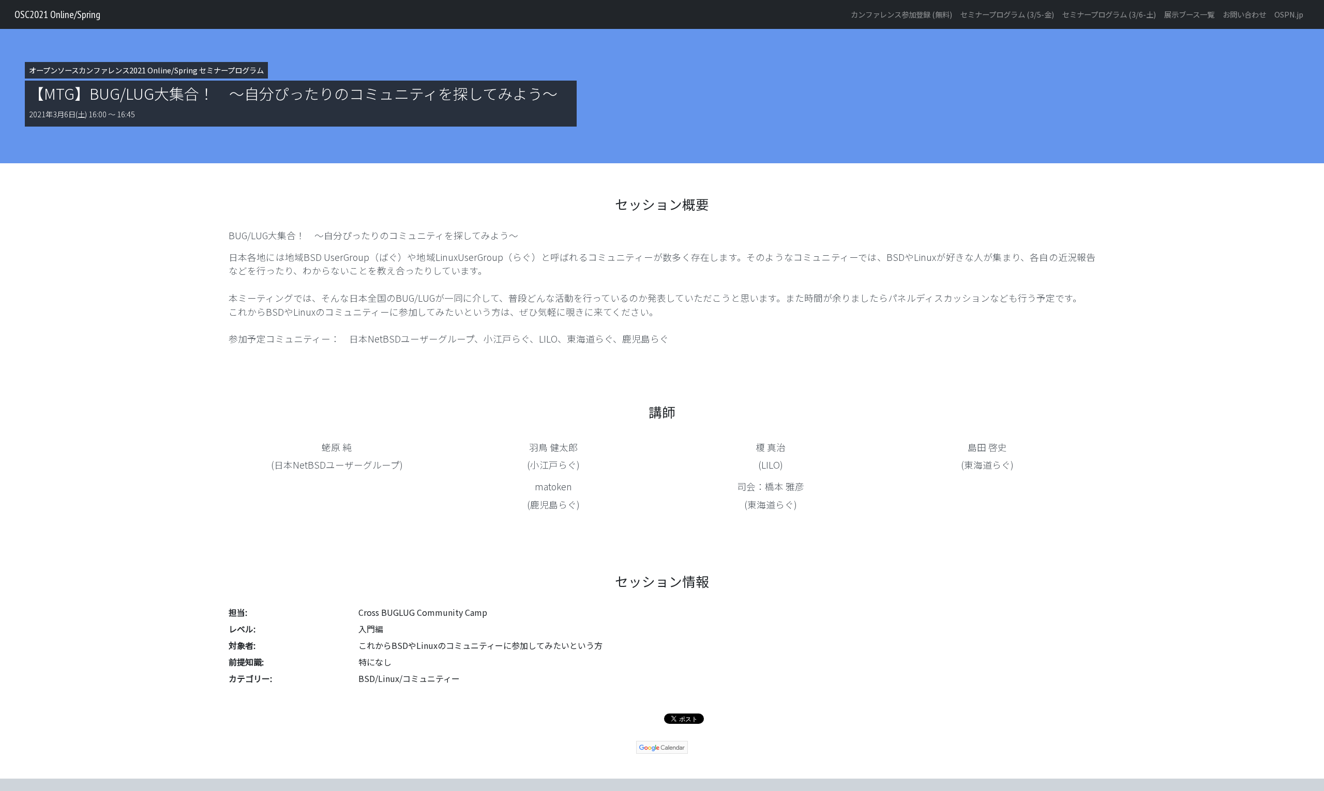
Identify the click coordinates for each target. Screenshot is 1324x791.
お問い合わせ (1244, 14)
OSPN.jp (1288, 14)
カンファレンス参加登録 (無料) (901, 14)
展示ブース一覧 (1189, 14)
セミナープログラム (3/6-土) (1109, 14)
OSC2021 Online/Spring (57, 14)
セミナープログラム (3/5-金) (1007, 14)
